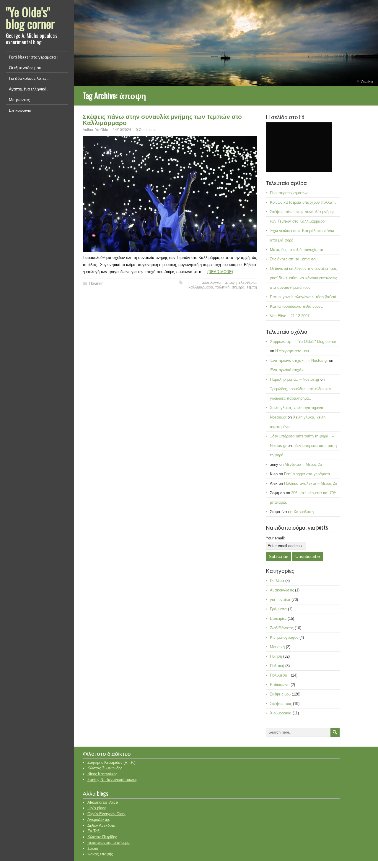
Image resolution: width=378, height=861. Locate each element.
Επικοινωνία (20, 110)
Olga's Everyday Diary (106, 814)
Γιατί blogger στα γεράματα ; (33, 56)
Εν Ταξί (93, 831)
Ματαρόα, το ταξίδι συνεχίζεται (296, 249)
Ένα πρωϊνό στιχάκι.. (288, 370)
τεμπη (252, 287)
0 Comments (146, 130)
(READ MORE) (220, 272)
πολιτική (222, 287)
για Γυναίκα (280, 599)
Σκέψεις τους (281, 703)
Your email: (275, 538)
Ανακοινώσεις (282, 590)
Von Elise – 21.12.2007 (289, 316)
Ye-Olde (101, 130)
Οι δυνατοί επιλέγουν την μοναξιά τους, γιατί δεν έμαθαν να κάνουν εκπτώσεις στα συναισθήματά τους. (304, 278)
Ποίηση (276, 656)
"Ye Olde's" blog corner (30, 18)
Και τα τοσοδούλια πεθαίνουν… (297, 306)
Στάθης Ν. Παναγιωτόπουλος (112, 779)
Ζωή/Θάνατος (282, 628)
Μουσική (277, 647)
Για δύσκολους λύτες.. (28, 78)
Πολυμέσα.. (280, 675)
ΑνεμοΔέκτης (98, 819)
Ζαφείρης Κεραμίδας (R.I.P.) (111, 762)
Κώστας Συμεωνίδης (104, 768)
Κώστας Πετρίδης (102, 837)
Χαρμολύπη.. (305, 512)
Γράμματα (278, 609)
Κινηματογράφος (284, 637)
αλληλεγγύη (212, 282)
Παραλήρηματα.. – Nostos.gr (294, 379)
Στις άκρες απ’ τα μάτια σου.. (295, 259)
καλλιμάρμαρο (200, 287)
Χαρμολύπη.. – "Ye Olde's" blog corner (303, 341)
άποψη (231, 282)
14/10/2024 (122, 130)
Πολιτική (96, 283)
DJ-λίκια (277, 580)
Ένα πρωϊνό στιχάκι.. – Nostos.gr (299, 360)
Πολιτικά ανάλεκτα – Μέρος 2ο (310, 483)
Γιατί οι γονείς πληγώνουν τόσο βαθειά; (304, 297)
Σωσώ (92, 848)
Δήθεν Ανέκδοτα (101, 825)
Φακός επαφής (100, 854)
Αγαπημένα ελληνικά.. (28, 88)
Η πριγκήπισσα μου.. (293, 351)
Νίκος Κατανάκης (102, 774)
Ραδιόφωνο (279, 684)
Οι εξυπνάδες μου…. (27, 67)
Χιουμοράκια (280, 713)
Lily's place (96, 808)
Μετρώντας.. (20, 99)
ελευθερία (247, 282)
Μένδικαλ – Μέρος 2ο (303, 464)
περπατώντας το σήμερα (108, 842)
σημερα (238, 287)
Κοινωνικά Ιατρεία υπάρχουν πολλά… (303, 202)
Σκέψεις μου (280, 694)
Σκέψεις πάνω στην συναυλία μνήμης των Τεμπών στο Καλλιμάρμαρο (162, 119)
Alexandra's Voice (102, 802)
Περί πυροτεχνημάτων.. (290, 193)
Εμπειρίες (278, 618)
